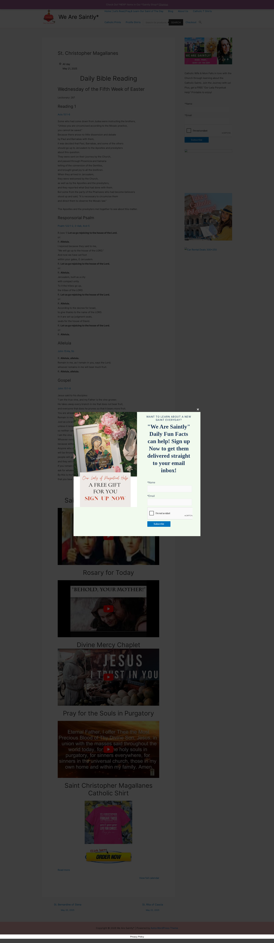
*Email (151, 495)
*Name (151, 482)
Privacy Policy (137, 936)
